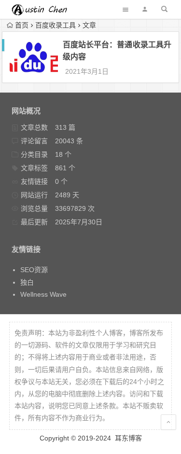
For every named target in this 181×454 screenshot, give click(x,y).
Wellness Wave (43, 294)
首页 (21, 25)
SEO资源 (34, 270)
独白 (27, 282)
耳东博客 (128, 438)
